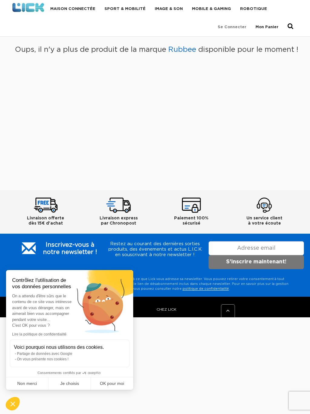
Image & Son (169, 9)
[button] (12, 403)
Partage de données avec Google (44, 354)
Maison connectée (72, 9)
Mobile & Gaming (211, 9)
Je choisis (69, 383)
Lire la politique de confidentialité (39, 334)
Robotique (253, 9)
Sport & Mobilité (125, 9)
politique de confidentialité (206, 288)
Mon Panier (267, 27)
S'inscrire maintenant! (256, 262)
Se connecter (232, 27)
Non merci (27, 383)
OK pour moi (112, 383)
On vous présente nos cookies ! (42, 359)
